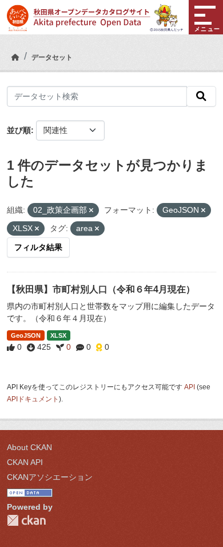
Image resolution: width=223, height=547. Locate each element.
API (189, 387)
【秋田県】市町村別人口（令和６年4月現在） (101, 289)
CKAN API (25, 462)
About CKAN (29, 447)
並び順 (19, 130)
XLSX (58, 335)
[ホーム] (15, 57)
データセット (52, 57)
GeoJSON (26, 335)
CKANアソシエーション (50, 477)
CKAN (26, 520)
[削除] (91, 210)
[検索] (201, 96)
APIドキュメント (33, 399)
